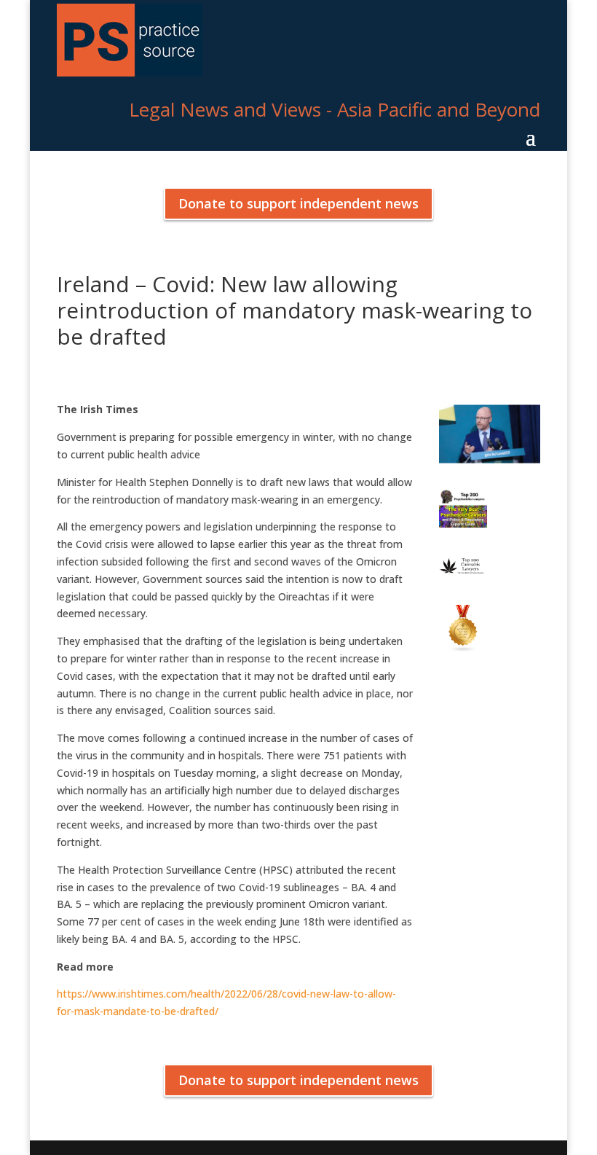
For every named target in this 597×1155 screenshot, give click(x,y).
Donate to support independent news (298, 203)
